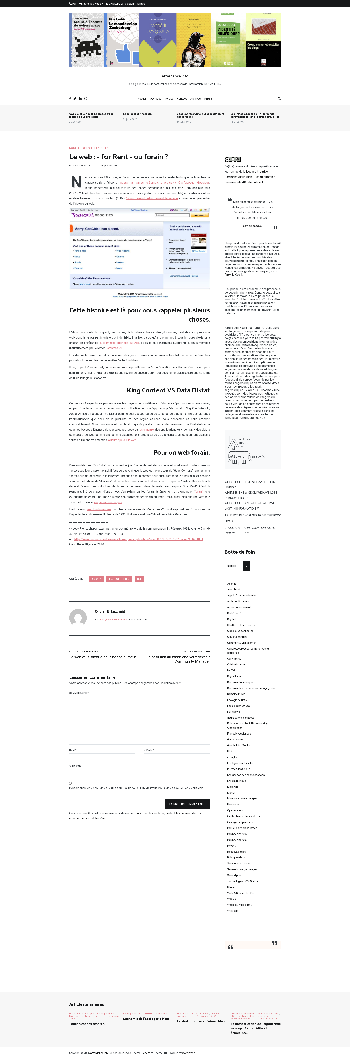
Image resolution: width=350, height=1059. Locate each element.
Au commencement (239, 607)
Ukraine (231, 887)
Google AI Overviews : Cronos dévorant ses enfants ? (200, 115)
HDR (107, 148)
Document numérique (240, 682)
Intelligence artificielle (240, 763)
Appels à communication (241, 595)
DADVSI (231, 670)
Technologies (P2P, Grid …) (242, 881)
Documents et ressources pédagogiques (251, 688)
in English (232, 757)
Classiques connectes (240, 630)
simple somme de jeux (108, 502)
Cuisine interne (236, 664)
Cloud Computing (237, 636)
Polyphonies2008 (237, 839)
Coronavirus (234, 658)
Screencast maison (238, 863)
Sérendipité (234, 875)
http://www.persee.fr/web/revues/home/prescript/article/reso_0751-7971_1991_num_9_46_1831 (138, 539)
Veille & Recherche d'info (241, 893)
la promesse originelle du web (119, 343)
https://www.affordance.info (113, 619)
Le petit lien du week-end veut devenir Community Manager (178, 657)
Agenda (231, 583)
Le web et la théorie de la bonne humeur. (103, 654)
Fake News (233, 711)
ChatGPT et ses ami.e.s (241, 625)
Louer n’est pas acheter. (87, 1024)
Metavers (233, 786)
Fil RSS (208, 98)
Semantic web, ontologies (242, 869)
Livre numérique (236, 780)
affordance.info (175, 76)
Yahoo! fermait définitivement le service (152, 198)
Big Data (74, 148)
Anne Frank (233, 589)
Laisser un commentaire (187, 803)
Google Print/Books (238, 745)
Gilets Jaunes (235, 739)
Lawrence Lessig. (252, 225)
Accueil (142, 98)
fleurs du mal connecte (240, 717)
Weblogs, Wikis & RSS (239, 904)
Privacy (231, 845)
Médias (169, 98)
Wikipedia (232, 910)
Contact (182, 98)
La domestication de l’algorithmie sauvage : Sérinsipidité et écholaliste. (256, 1028)
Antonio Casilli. (234, 274)
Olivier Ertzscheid (79, 165)
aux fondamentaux (99, 509)
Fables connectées (238, 705)
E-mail (149, 750)
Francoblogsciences (239, 733)
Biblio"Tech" (234, 613)
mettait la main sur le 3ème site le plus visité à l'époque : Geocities (164, 182)
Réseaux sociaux (237, 851)
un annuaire (147, 429)
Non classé (233, 804)
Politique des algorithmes (242, 828)
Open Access (235, 810)
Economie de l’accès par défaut (146, 1019)
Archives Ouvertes (238, 601)
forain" (199, 491)
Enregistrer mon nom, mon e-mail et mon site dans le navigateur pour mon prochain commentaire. (136, 788)
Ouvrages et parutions (240, 822)
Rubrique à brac (236, 857)
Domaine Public (236, 694)
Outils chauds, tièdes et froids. (245, 816)
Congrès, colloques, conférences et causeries (248, 650)
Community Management (242, 642)
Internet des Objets (238, 768)
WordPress (188, 1053)
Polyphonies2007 (237, 834)
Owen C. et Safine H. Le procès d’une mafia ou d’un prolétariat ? (91, 115)
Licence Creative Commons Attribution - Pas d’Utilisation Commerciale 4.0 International (250, 177)
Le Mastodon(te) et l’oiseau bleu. (201, 1021)
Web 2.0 (231, 898)
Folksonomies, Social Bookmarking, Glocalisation (247, 725)
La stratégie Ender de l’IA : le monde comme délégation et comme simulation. (255, 115)
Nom (73, 750)
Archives (195, 98)
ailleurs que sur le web (122, 440)
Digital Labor (234, 676)
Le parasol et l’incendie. (137, 113)
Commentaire (79, 693)
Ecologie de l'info (92, 148)
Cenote (146, 1053)
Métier (231, 792)
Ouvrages (155, 98)
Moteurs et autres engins (242, 798)
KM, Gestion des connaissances (246, 775)
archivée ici (114, 348)
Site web (75, 766)
